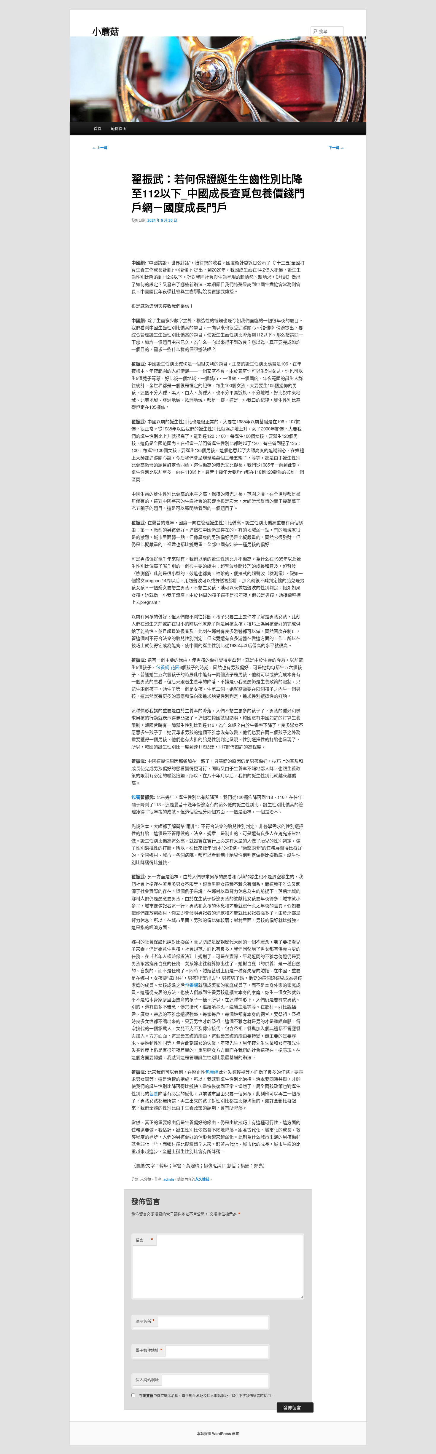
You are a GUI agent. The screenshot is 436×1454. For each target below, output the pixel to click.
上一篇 (99, 147)
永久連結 (202, 1179)
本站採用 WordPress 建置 (218, 1433)
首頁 (97, 128)
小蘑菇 (105, 31)
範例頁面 (118, 128)
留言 (144, 1240)
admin (168, 1179)
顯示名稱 (145, 1321)
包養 (135, 797)
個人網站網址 (147, 1379)
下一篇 (336, 147)
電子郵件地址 (149, 1350)
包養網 (191, 985)
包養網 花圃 (167, 667)
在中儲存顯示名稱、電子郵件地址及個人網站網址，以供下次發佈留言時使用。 (206, 1395)
